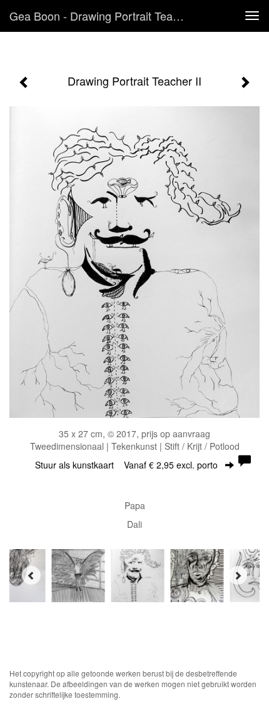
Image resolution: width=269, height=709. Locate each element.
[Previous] (31, 575)
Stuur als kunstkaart (126, 465)
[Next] (237, 575)
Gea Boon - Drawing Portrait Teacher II (102, 15)
